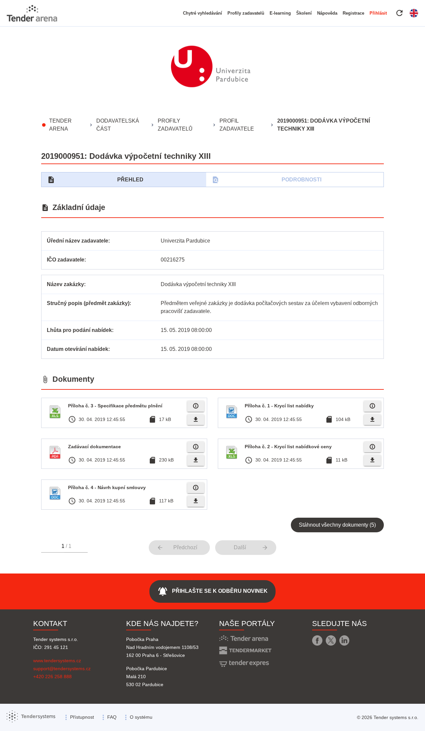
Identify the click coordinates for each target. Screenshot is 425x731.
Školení (304, 13)
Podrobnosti (266, 180)
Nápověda (327, 13)
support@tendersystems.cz (62, 668)
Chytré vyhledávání (202, 13)
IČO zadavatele (65, 259)
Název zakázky (65, 284)
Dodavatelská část (117, 125)
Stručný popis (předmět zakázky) (88, 303)
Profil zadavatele (236, 125)
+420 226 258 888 (52, 676)
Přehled (95, 180)
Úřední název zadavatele (77, 241)
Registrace (353, 13)
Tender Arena (60, 125)
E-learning (280, 13)
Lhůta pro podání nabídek (79, 330)
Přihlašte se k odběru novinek (212, 591)
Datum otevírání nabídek (77, 349)
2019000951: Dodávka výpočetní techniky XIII (323, 125)
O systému (141, 717)
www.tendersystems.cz (57, 660)
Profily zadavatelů (245, 13)
